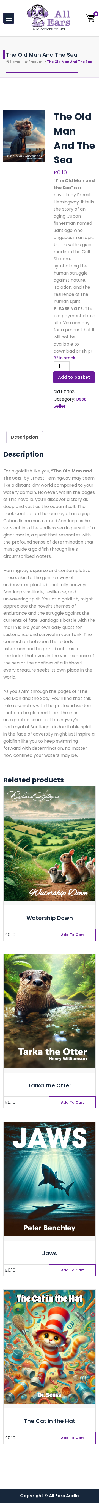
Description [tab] (24, 437)
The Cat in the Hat (49, 1421)
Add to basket (74, 377)
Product (35, 61)
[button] (72, 935)
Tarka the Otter (50, 1085)
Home (14, 61)
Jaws (49, 1253)
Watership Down (49, 918)
